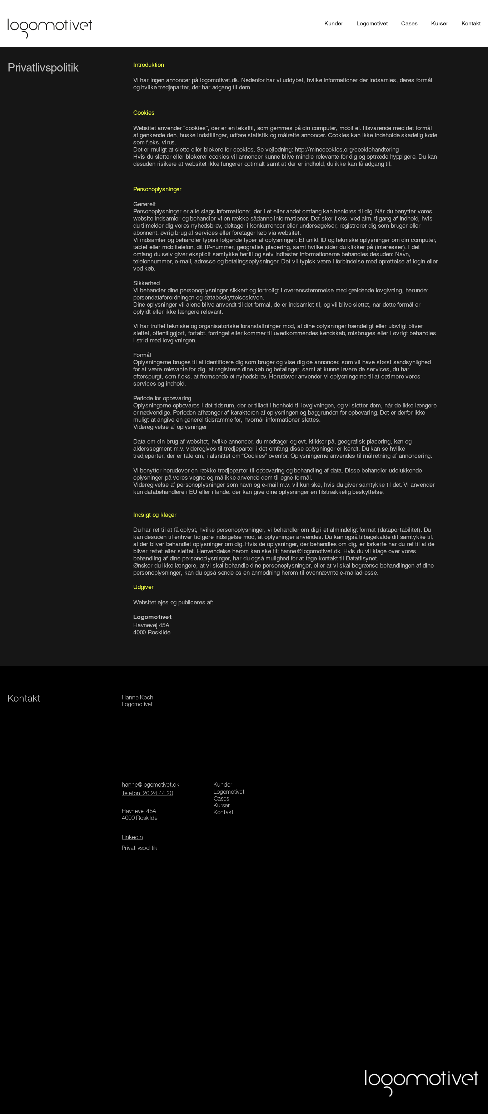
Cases (221, 799)
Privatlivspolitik (139, 849)
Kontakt (223, 813)
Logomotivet (229, 793)
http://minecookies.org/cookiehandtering (347, 149)
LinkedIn (132, 838)
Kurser (222, 806)
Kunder (223, 785)
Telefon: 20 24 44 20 (147, 794)
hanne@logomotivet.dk (310, 551)
